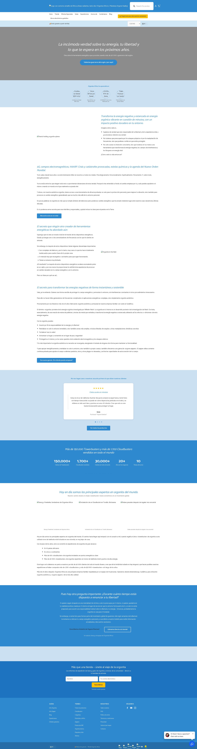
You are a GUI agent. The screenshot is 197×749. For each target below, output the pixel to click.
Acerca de (94, 14)
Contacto (103, 729)
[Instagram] (135, 708)
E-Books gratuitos (54, 722)
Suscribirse (98, 684)
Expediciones (84, 14)
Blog (110, 14)
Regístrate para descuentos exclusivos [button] (133, 16)
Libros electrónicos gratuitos (59, 18)
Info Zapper (52, 711)
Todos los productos (80, 708)
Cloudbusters (78, 711)
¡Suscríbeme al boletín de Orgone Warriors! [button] (84, 629)
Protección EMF (79, 725)
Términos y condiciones (107, 718)
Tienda (57, 14)
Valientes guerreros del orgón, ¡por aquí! (98, 62)
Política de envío (105, 715)
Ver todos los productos (98, 428)
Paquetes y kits (79, 732)
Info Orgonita (53, 708)
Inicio (51, 14)
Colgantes (78, 715)
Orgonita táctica (79, 729)
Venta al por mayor (106, 725)
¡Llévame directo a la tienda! (117, 629)
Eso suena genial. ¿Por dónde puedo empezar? (56, 360)
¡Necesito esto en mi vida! (49, 216)
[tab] (95, 421)
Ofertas (77, 736)
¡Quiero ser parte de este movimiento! (98, 473)
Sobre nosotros (105, 708)
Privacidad (103, 722)
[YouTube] (131, 708)
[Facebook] (127, 708)
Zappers (77, 722)
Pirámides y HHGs (80, 718)
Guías (76, 14)
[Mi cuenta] (156, 6)
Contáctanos (103, 14)
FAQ (102, 711)
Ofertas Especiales (67, 14)
